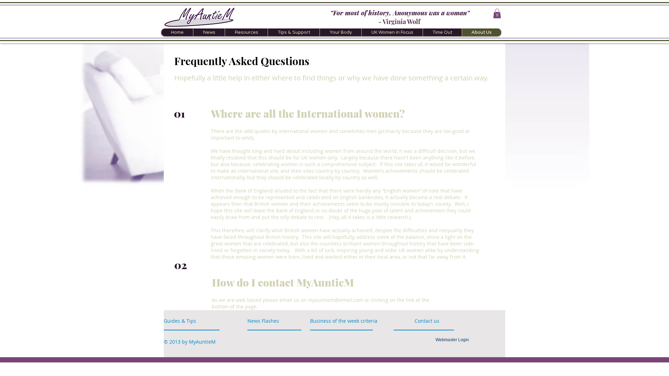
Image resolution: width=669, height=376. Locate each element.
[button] (497, 13)
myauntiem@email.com (335, 300)
